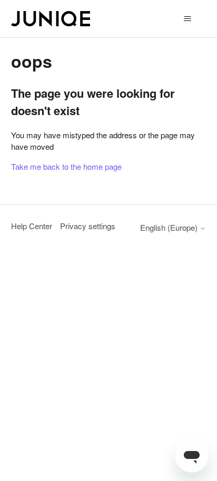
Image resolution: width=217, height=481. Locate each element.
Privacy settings (87, 225)
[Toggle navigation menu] (187, 19)
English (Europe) (170, 227)
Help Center (31, 225)
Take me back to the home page (66, 166)
